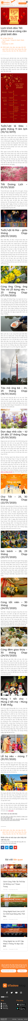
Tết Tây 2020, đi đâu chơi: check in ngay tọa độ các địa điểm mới (14, 817)
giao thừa (5, 49)
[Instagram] (21, 993)
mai (16, 49)
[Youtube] (16, 993)
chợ (11, 47)
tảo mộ (13, 51)
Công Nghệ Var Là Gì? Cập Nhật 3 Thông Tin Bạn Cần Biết (13, 943)
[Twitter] (12, 993)
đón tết (23, 47)
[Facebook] (7, 993)
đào (14, 47)
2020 (4, 47)
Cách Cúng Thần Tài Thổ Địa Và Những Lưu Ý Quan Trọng (14, 884)
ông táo (8, 51)
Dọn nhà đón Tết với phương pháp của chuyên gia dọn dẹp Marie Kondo (14, 819)
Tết (17, 51)
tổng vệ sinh (22, 51)
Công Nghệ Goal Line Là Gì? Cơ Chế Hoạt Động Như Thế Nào (14, 913)
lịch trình (11, 49)
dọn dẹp (18, 47)
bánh (7, 47)
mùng (19, 49)
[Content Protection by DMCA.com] (5, 997)
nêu (22, 49)
